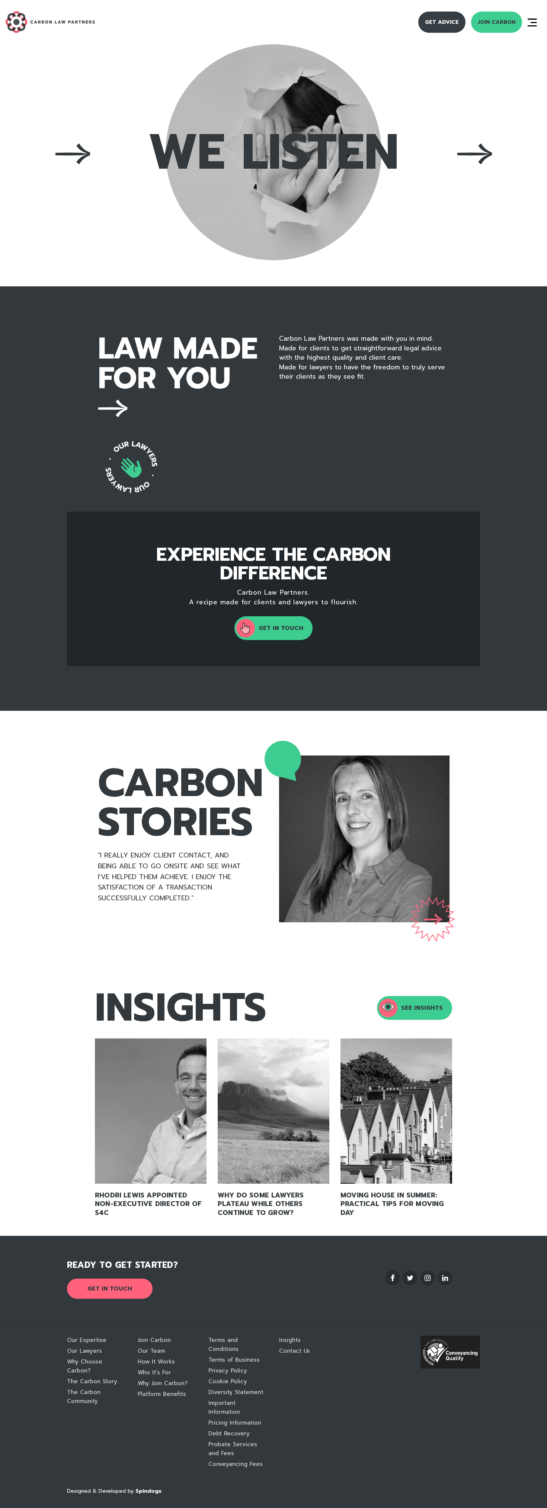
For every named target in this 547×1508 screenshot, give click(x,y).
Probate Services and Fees (232, 1448)
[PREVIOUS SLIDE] (322, 839)
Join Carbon (496, 22)
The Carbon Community (83, 1396)
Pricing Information (234, 1423)
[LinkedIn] (445, 1277)
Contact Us (294, 1351)
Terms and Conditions (223, 1344)
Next (474, 153)
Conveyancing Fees (235, 1464)
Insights (290, 1340)
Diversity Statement (235, 1392)
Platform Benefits (162, 1394)
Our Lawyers (84, 1351)
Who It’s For (154, 1372)
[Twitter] (410, 1277)
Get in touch (109, 1288)
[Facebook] (392, 1277)
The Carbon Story (92, 1381)
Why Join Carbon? (163, 1383)
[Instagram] (427, 1277)
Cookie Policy (227, 1381)
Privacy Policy (227, 1371)
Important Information (224, 1407)
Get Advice (442, 22)
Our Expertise (86, 1340)
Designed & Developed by (114, 1491)
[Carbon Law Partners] (68, 22)
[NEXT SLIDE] (407, 839)
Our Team (151, 1351)
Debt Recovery (229, 1433)
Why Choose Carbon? (84, 1366)
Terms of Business (234, 1360)
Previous (72, 153)
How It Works (156, 1362)
